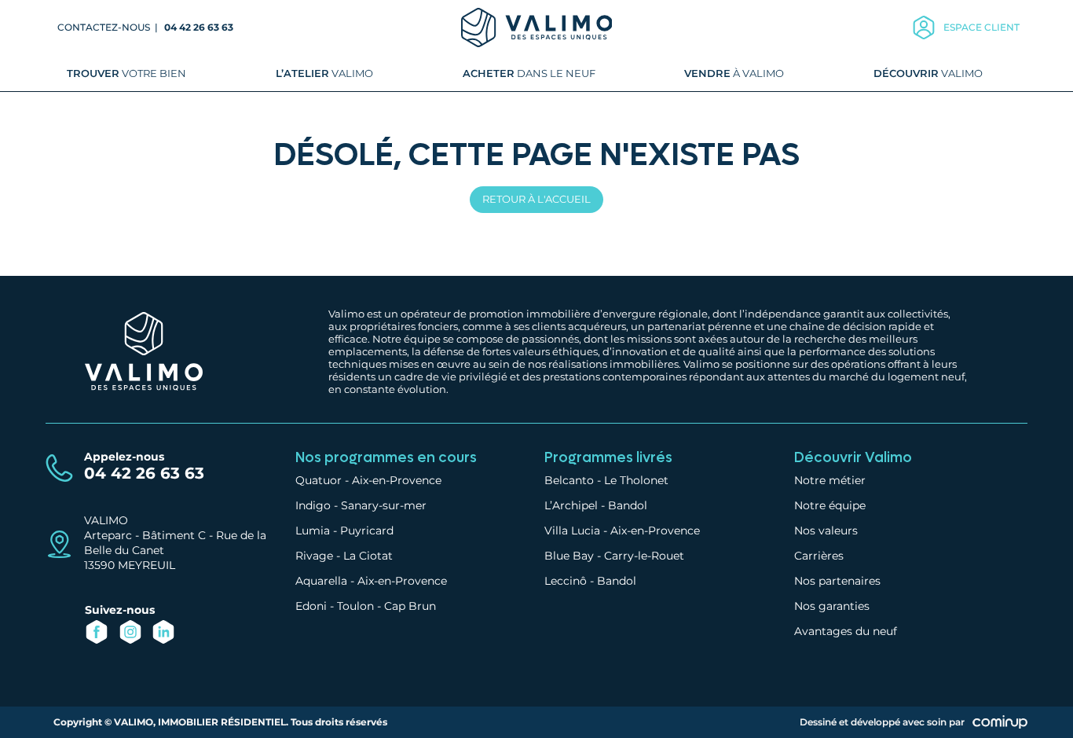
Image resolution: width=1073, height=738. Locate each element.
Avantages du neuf (845, 631)
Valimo (324, 73)
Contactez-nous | (108, 27)
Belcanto (569, 480)
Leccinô (565, 581)
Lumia (312, 530)
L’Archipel (571, 505)
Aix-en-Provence (396, 480)
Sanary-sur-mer (384, 505)
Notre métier (830, 480)
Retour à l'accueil (536, 199)
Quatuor (318, 480)
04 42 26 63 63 (198, 27)
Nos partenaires (837, 581)
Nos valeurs (826, 530)
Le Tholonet (636, 480)
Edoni (311, 606)
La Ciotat (368, 556)
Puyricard (367, 530)
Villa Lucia (572, 530)
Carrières (819, 556)
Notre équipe (830, 505)
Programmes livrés (608, 458)
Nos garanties (832, 606)
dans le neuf (529, 73)
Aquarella (321, 581)
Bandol (627, 505)
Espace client (981, 27)
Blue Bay (569, 556)
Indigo (313, 505)
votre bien (126, 73)
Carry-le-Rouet (644, 556)
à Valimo (734, 73)
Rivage (314, 556)
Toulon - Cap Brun (386, 606)
